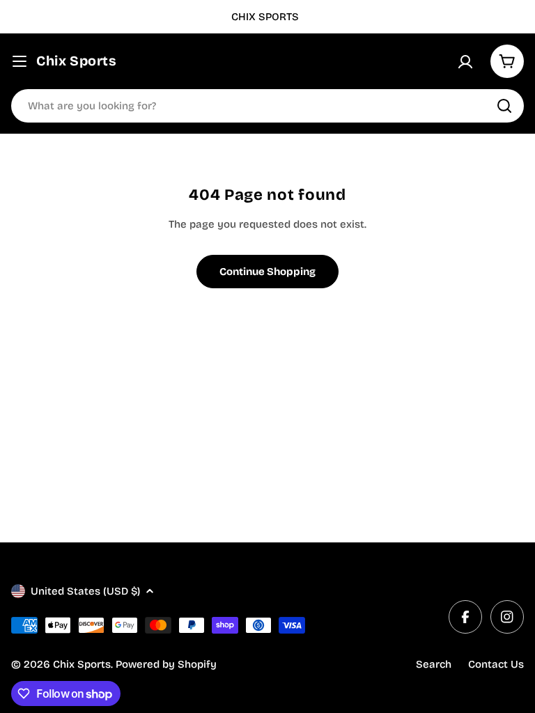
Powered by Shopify (166, 664)
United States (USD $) (85, 591)
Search (433, 664)
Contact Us (496, 664)
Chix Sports (76, 61)
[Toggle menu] (19, 61)
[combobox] (267, 106)
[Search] (504, 105)
